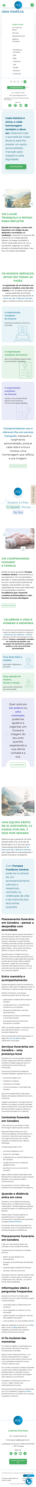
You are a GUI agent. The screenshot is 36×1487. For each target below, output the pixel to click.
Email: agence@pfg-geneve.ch (18, 95)
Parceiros (16, 71)
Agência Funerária (16, 40)
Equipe (15, 67)
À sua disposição (18, 765)
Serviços (15, 33)
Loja (14, 64)
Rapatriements (16, 1222)
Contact (28, 1391)
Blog (14, 58)
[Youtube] (20, 105)
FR (11, 81)
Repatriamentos (18, 36)
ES (18, 81)
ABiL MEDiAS (21, 1484)
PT (25, 81)
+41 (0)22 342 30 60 (16, 87)
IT (21, 81)
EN (14, 81)
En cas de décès (13, 1038)
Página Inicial (17, 24)
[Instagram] (15, 105)
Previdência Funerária (17, 51)
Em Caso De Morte (17, 29)
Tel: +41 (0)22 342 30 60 (18, 92)
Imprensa (16, 61)
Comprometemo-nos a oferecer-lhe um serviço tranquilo (18, 432)
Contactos (17, 74)
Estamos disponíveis (18, 466)
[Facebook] (9, 105)
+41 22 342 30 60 (15, 167)
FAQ (14, 55)
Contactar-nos (8, 605)
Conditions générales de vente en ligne (10, 1479)
